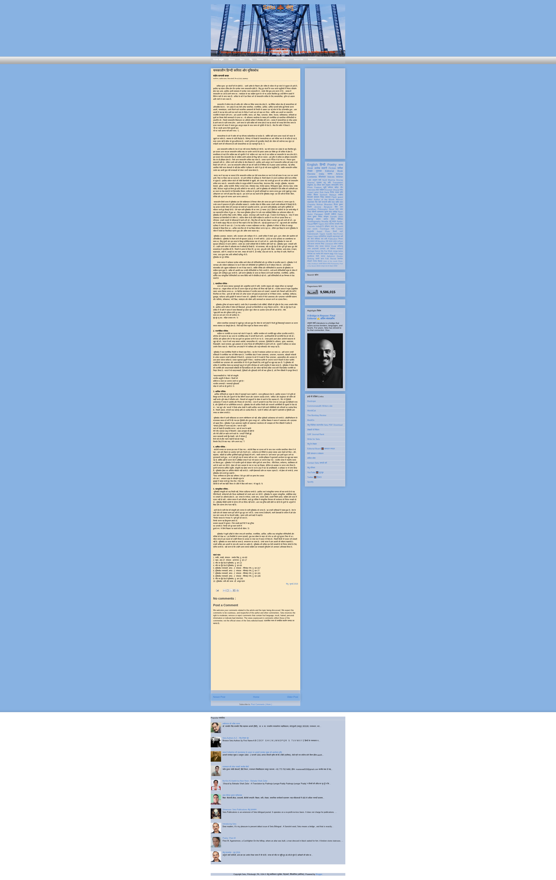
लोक (316, 246)
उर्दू (330, 221)
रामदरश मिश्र (319, 244)
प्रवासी (327, 214)
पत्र (337, 209)
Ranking (310, 259)
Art (315, 185)
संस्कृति (329, 236)
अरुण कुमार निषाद (314, 216)
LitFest (340, 241)
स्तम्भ (330, 174)
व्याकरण (326, 254)
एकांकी (320, 264)
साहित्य (333, 214)
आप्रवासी (315, 249)
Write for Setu (313, 439)
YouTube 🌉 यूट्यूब (315, 472)
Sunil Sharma (328, 180)
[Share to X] (230, 590)
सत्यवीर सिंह (339, 224)
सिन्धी (335, 231)
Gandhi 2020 (336, 216)
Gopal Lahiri (313, 192)
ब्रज (322, 259)
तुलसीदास (310, 256)
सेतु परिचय (311, 467)
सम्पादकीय (335, 185)
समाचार (328, 197)
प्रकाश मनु (321, 182)
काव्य (341, 165)
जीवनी (314, 211)
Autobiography (314, 221)
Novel (331, 209)
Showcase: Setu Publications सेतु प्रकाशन (239, 809)
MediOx (310, 420)
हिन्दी (322, 164)
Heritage (310, 251)
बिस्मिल (340, 219)
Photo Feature (314, 187)
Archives (312, 59)
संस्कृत (326, 216)
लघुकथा (310, 185)
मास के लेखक (329, 266)
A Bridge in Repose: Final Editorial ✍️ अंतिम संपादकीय (321, 317)
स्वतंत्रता (340, 249)
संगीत (328, 264)
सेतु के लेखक (312, 444)
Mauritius (321, 241)
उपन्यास (322, 249)
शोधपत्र (322, 176)
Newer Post (219, 697)
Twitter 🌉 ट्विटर (314, 477)
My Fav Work (326, 251)
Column (339, 229)
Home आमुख (218, 59)
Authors (272, 59)
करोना (326, 219)
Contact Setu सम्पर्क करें (317, 463)
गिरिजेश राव (311, 254)
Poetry (331, 164)
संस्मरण (316, 197)
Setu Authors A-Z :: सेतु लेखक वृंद (236, 738)
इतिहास (327, 226)
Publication (332, 239)
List (309, 179)
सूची (324, 187)
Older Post (292, 697)
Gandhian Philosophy (317, 209)
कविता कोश (311, 458)
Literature (329, 244)
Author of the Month (324, 199)
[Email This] (224, 590)
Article (339, 174)
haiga (340, 254)
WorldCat (311, 410)
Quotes (340, 256)
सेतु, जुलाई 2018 (292, 584)
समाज (323, 256)
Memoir (339, 199)
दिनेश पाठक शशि (336, 192)
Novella (324, 221)
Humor (317, 251)
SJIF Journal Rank (315, 434)
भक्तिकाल (310, 246)
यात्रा (334, 221)
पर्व (316, 241)
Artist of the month (330, 261)
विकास (320, 261)
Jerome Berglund (323, 207)
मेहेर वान (339, 207)
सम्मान (318, 219)
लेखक (310, 171)
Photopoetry (335, 264)
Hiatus (260, 59)
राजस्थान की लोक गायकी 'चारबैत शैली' (236, 767)
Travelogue (324, 229)
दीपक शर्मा (321, 185)
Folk (327, 259)
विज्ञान (315, 224)
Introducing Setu (229, 824)
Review (311, 174)
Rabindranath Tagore (316, 234)
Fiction (332, 168)
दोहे (327, 241)
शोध (341, 190)
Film (336, 254)
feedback (315, 264)
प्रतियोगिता (322, 236)
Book (340, 171)
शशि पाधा (331, 202)
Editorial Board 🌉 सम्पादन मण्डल (321, 448)
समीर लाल (339, 202)
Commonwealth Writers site (319, 406)
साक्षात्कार (310, 202)
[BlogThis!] (227, 590)
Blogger (319, 874)
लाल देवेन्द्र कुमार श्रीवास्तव (232, 795)
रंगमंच (315, 261)
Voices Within (335, 176)
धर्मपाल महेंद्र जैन (335, 187)
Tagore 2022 (323, 224)
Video (315, 236)
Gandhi (329, 234)
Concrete (311, 226)
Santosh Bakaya (328, 195)
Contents (312, 176)
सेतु (250, 59)
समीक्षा (340, 168)
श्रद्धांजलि (310, 231)
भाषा (341, 209)
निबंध (322, 197)
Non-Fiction (338, 234)
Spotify (310, 482)
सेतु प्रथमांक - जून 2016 (231, 852)
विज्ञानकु (310, 219)
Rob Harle (324, 192)
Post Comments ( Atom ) (261, 704)
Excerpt (328, 190)
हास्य (334, 241)
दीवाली (309, 261)
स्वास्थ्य (327, 246)
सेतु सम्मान (310, 241)
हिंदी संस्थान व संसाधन (315, 453)
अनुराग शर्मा (316, 180)
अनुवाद (327, 185)
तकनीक (340, 259)
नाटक (331, 241)
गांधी (332, 229)
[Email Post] (217, 590)
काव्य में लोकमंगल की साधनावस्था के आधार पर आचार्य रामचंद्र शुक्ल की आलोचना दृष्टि (252, 752)
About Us (298, 59)
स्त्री (341, 231)
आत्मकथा (320, 211)
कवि (329, 182)
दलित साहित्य (338, 244)
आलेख (317, 168)
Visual (333, 246)
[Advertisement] (325, 113)
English (312, 164)
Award (319, 231)
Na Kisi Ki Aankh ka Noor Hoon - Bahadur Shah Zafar (245, 781)
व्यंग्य (341, 185)
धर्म (328, 249)
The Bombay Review (316, 415)
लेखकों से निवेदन (313, 429)
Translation (338, 182)
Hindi (310, 168)
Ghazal (336, 190)
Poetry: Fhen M (229, 838)
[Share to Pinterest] (237, 590)
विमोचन (332, 249)
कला (332, 226)
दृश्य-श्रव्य (310, 244)
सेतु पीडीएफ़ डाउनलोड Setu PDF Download (325, 425)
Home (256, 697)
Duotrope (311, 401)
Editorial (329, 171)
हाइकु (331, 254)
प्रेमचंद (331, 224)
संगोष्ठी (335, 266)
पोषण (333, 219)
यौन (322, 254)
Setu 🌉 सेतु (278, 7)
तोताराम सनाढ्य (320, 266)
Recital (333, 259)
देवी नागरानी (322, 202)
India (321, 174)
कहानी (324, 168)
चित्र (309, 211)
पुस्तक (319, 171)
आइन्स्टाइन (336, 236)
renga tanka (338, 251)
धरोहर (309, 195)
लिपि (317, 256)
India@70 (320, 226)
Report (310, 236)
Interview (311, 190)
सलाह (321, 246)
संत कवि (324, 239)
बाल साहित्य (320, 190)
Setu (242, 59)
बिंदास (316, 195)
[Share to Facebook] (234, 590)
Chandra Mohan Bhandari (319, 204)
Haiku (340, 214)
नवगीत (318, 254)
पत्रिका (325, 264)
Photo (327, 231)
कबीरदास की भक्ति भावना (231, 724)
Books (231, 59)
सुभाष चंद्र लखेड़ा (331, 211)
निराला (340, 239)
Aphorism (331, 256)
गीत (316, 202)
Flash (334, 197)
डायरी (317, 259)
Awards (285, 59)
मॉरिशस (317, 239)
